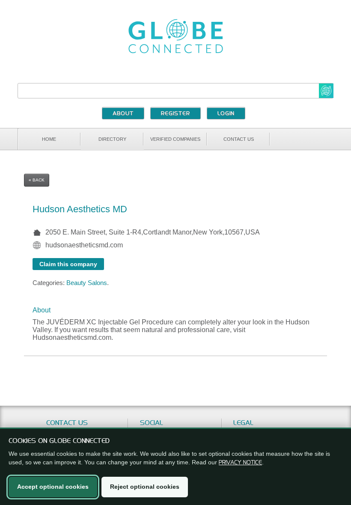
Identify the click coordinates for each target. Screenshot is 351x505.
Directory (112, 139)
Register (175, 114)
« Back (37, 180)
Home (49, 139)
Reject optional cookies (144, 486)
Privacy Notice (240, 462)
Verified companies (175, 139)
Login (226, 114)
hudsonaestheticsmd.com (84, 245)
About (123, 114)
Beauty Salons (86, 282)
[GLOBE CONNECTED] (175, 36)
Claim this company (68, 264)
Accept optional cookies (53, 486)
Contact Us (238, 139)
